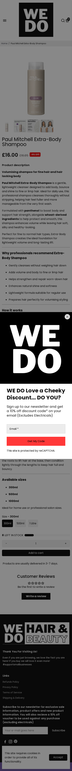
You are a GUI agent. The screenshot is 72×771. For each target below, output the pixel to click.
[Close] (67, 316)
